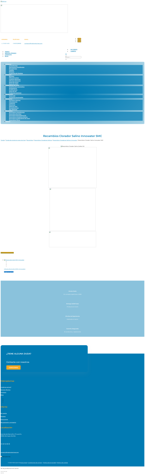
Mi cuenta (74, 49)
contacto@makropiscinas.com (33, 43)
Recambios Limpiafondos (17, 112)
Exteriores (12, 105)
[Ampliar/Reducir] (1, 471)
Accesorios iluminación (16, 97)
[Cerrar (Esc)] (6, 471)
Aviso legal (24, 462)
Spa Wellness (13, 109)
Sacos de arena (13, 82)
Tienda (7, 51)
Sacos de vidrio (13, 84)
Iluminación (9, 94)
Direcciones (4, 419)
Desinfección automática (17, 87)
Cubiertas (12, 103)
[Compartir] (4, 471)
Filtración (8, 75)
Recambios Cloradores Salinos (18, 117)
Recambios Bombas (15, 114)
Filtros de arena (14, 78)
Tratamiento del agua (12, 85)
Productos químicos (15, 93)
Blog (6, 56)
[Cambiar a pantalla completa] (3, 471)
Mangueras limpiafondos (16, 67)
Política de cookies (62, 462)
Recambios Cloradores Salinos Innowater (65, 140)
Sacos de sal (13, 91)
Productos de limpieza (16, 73)
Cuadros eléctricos (14, 79)
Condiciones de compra (35, 462)
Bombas (11, 76)
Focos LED (12, 96)
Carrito (73, 51)
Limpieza (8, 64)
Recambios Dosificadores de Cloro (19, 118)
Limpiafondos (13, 65)
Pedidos (3, 416)
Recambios (9, 111)
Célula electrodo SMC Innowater (14, 269)
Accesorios (9, 99)
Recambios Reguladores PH (17, 115)
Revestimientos (14, 108)
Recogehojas (13, 69)
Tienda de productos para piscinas (16, 140)
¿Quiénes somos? (6, 387)
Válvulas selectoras (15, 81)
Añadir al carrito (9, 272)
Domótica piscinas (14, 100)
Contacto (8, 54)
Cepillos (11, 70)
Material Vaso (13, 106)
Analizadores (13, 88)
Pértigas (11, 72)
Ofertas (8, 121)
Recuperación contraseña (8, 422)
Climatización (13, 102)
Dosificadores (13, 90)
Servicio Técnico (10, 53)
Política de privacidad (49, 462)
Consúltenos (13, 367)
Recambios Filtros (14, 120)
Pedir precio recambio (7, 252)
